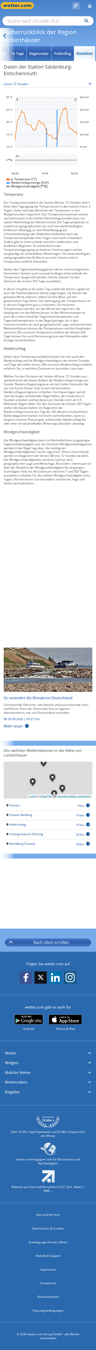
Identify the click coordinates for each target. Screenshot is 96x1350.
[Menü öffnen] (88, 5)
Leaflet (33, 796)
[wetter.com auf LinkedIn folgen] (55, 978)
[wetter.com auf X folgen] (40, 979)
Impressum (48, 1269)
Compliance (48, 1283)
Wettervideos (16, 1082)
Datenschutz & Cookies (48, 1228)
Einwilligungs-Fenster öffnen (48, 1242)
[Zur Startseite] (19, 5)
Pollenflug (62, 53)
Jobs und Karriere (48, 1215)
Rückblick (85, 53)
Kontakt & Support (48, 1256)
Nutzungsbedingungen (48, 1310)
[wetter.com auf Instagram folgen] (70, 978)
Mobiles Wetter (18, 1072)
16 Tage (17, 53)
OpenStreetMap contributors (74, 796)
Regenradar (39, 53)
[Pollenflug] (76, 5)
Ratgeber (12, 1091)
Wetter (10, 1053)
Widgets (11, 1062)
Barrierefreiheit (48, 1297)
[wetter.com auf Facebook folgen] (26, 978)
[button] (48, 1053)
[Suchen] (85, 21)
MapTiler (47, 796)
